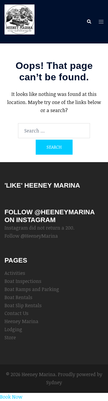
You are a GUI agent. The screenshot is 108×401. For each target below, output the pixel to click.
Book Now (11, 397)
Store (10, 337)
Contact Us (16, 313)
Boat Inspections (22, 281)
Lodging (13, 329)
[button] (88, 21)
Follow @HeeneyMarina (31, 236)
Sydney (54, 382)
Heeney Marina (21, 321)
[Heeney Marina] (19, 21)
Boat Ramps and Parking (31, 289)
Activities (14, 273)
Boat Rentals (18, 297)
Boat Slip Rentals (23, 305)
